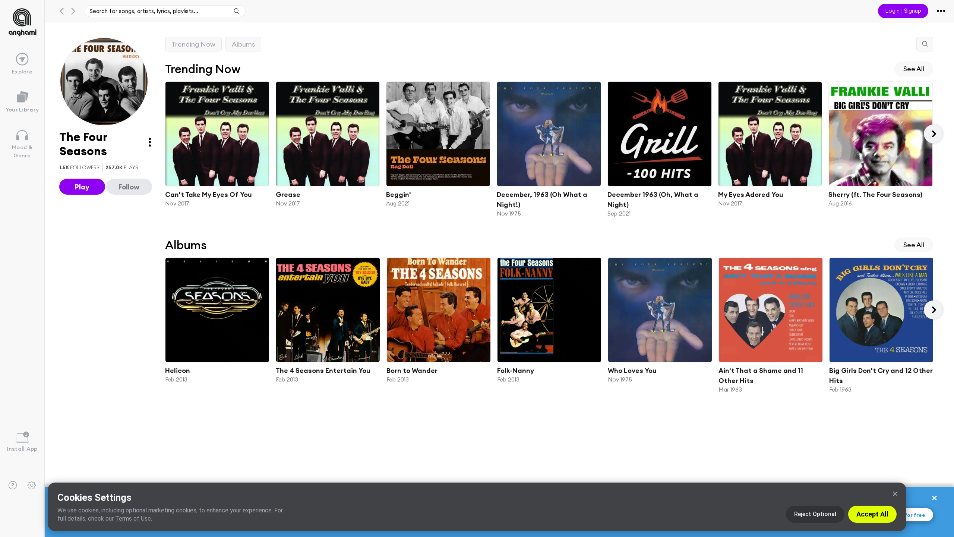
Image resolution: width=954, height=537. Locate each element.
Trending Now (193, 44)
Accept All (872, 514)
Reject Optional (815, 514)
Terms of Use (133, 518)
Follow (129, 186)
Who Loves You (632, 370)
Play (82, 186)
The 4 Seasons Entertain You (323, 370)
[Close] (895, 494)
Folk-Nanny (515, 370)
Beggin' (398, 194)
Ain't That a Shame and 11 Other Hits (760, 375)
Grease (287, 194)
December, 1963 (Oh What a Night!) (542, 199)
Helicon (177, 370)
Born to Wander (411, 370)
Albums (243, 44)
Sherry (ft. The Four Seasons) (875, 194)
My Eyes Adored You (750, 194)
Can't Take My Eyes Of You (208, 194)
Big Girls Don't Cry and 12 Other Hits (881, 375)
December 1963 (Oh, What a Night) (652, 199)
